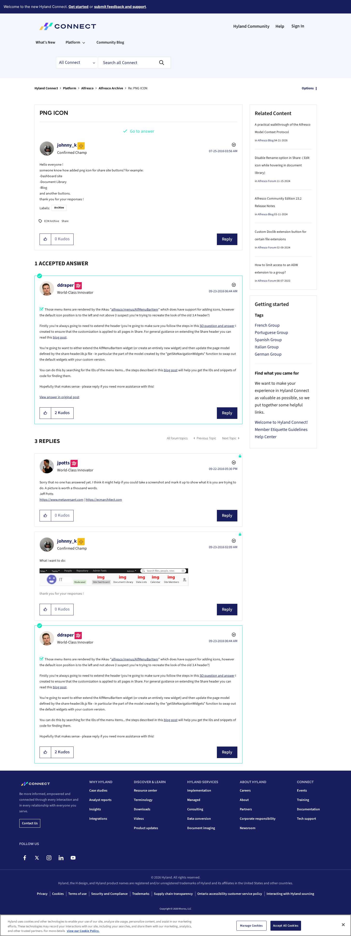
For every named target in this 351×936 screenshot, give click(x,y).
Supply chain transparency (173, 893)
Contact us (30, 823)
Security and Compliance (109, 893)
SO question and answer (217, 326)
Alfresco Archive (111, 88)
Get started (79, 6)
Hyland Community (251, 26)
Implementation (199, 790)
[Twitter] (36, 858)
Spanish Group (268, 340)
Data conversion (199, 818)
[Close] (343, 924)
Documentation (308, 809)
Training (303, 800)
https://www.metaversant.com (61, 499)
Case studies (98, 790)
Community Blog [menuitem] (110, 42)
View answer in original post (59, 397)
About (244, 800)
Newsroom (247, 828)
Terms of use (77, 893)
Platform (69, 88)
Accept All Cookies (285, 925)
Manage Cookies (251, 925)
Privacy (42, 893)
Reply (227, 239)
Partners (246, 809)
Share (65, 221)
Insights (95, 809)
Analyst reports (100, 800)
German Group (268, 354)
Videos (139, 818)
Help (279, 26)
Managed (193, 800)
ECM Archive (51, 221)
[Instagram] (48, 858)
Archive (59, 208)
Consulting (195, 809)
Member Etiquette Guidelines (281, 430)
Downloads (142, 809)
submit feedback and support (120, 6)
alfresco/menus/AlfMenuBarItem (134, 309)
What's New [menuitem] (45, 42)
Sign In (297, 26)
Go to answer (142, 131)
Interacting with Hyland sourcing (290, 893)
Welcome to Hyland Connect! (281, 422)
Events (302, 790)
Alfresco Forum (267, 181)
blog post (60, 337)
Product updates (146, 828)
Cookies (58, 893)
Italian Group (267, 347)
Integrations (98, 818)
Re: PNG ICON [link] (137, 88)
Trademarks (140, 893)
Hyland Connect (46, 88)
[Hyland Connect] (68, 26)
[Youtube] (73, 858)
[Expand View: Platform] (83, 42)
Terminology (143, 800)
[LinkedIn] (60, 858)
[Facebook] (24, 858)
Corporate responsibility (257, 818)
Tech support (306, 818)
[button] (45, 239)
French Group (267, 325)
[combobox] (134, 62)
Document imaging (201, 828)
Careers (245, 790)
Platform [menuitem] (73, 42)
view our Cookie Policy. (83, 931)
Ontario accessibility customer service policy (229, 893)
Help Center (265, 437)
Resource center (145, 790)
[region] (175, 925)
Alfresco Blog (266, 140)
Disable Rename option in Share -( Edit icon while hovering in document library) (282, 165)
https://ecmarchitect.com (104, 499)
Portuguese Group (271, 333)
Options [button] (308, 88)
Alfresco (87, 88)
